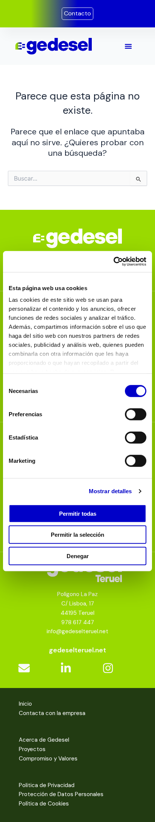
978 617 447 (77, 622)
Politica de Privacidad (46, 785)
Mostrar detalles (110, 491)
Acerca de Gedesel (44, 740)
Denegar (78, 556)
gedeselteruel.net (77, 650)
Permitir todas (77, 513)
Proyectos (32, 749)
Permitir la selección (77, 534)
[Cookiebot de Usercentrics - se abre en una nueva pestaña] (113, 261)
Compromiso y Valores (48, 758)
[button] (128, 46)
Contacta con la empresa (52, 713)
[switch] (135, 414)
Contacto (77, 13)
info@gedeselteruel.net (77, 631)
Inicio (25, 704)
